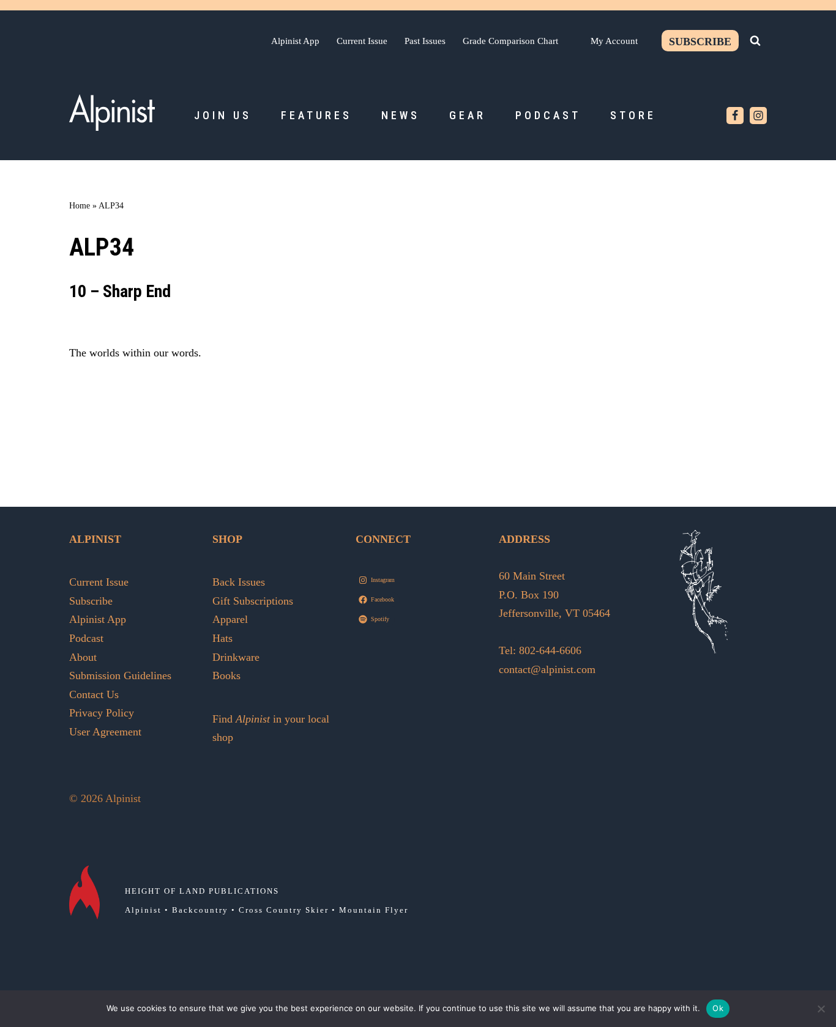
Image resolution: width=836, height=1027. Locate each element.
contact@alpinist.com (547, 669)
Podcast (548, 115)
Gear (467, 115)
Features (316, 115)
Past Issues (425, 40)
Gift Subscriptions (252, 601)
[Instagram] (758, 115)
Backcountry (200, 910)
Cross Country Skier (284, 910)
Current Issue (362, 40)
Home (79, 205)
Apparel (230, 619)
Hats (222, 638)
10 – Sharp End (120, 291)
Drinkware (235, 657)
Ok (717, 1008)
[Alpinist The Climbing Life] (112, 112)
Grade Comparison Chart (510, 40)
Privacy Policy (101, 713)
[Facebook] (735, 115)
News (400, 115)
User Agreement (105, 732)
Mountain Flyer (373, 910)
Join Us (223, 115)
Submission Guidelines (120, 675)
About (83, 657)
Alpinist (143, 910)
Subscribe (700, 41)
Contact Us (94, 694)
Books (226, 675)
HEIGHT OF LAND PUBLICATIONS (202, 891)
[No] (821, 1009)
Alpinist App (295, 40)
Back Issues (238, 582)
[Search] (755, 40)
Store (633, 115)
